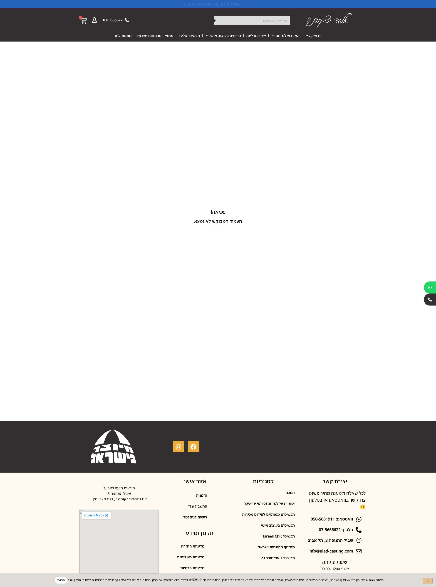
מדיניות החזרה (192, 546)
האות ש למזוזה (287, 35)
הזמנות (201, 495)
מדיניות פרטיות (192, 567)
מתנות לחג (123, 35)
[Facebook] (193, 446)
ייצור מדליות (256, 35)
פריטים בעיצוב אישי (225, 35)
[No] (428, 581)
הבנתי (61, 580)
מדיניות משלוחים (190, 557)
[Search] (208, 20)
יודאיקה (315, 35)
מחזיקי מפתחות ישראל (155, 35)
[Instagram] (178, 446)
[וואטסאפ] (430, 287)
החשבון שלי (197, 506)
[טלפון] (430, 300)
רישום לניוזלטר (195, 517)
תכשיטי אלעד (189, 35)
